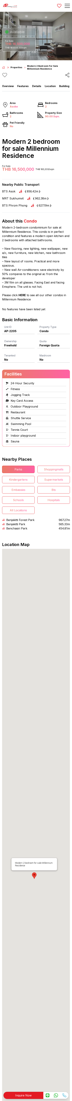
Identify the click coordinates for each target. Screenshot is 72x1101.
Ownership (10, 341)
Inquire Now (23, 1095)
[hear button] (4, 75)
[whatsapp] (56, 1095)
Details (36, 86)
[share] (67, 75)
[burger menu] (67, 5)
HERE (22, 295)
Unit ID (8, 326)
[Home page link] (3, 67)
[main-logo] (10, 5)
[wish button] (59, 5)
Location (50, 86)
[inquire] (47, 1095)
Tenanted (9, 355)
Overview (8, 86)
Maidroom (45, 355)
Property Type (47, 326)
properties (16, 67)
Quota (42, 341)
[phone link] (64, 1095)
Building (64, 86)
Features (23, 86)
